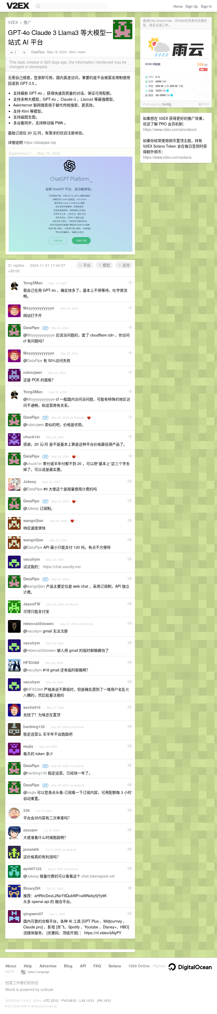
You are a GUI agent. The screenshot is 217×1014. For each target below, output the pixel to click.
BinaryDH (31, 888)
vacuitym (31, 559)
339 (26, 810)
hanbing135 (34, 726)
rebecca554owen (38, 623)
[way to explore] (18, 6)
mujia (28, 746)
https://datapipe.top (40, 142)
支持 (125, 265)
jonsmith (31, 849)
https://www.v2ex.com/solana (167, 157)
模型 (106, 265)
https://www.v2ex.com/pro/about (169, 129)
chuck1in (31, 436)
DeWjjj (166, 104)
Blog (68, 965)
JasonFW (31, 603)
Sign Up (192, 6)
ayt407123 (32, 868)
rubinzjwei (32, 372)
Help (28, 965)
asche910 (31, 707)
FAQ (97, 965)
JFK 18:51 (104, 1000)
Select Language (37, 971)
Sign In (206, 6)
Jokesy (29, 481)
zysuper (30, 830)
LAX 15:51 (86, 1000)
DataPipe (38, 52)
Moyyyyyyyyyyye (38, 308)
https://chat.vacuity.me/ (62, 566)
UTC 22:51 (51, 1000)
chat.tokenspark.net (98, 876)
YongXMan (33, 282)
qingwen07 (33, 913)
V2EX (13, 22)
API (83, 965)
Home (177, 6)
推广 (27, 22)
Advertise (48, 965)
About (10, 965)
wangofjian (33, 520)
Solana (114, 965)
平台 (86, 265)
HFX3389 (31, 662)
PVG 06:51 (69, 1000)
